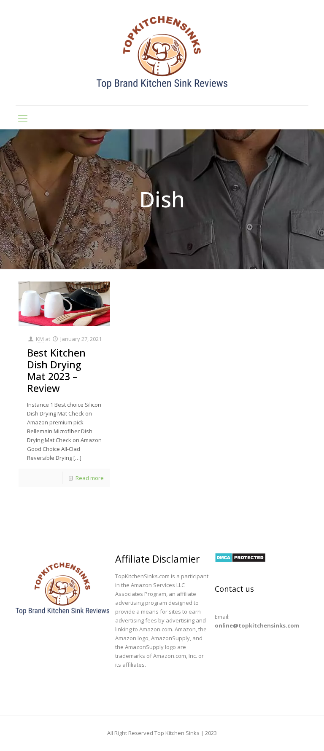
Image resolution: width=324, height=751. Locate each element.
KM (40, 339)
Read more (90, 478)
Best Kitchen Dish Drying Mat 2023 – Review (56, 370)
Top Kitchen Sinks (177, 733)
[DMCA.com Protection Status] (240, 560)
